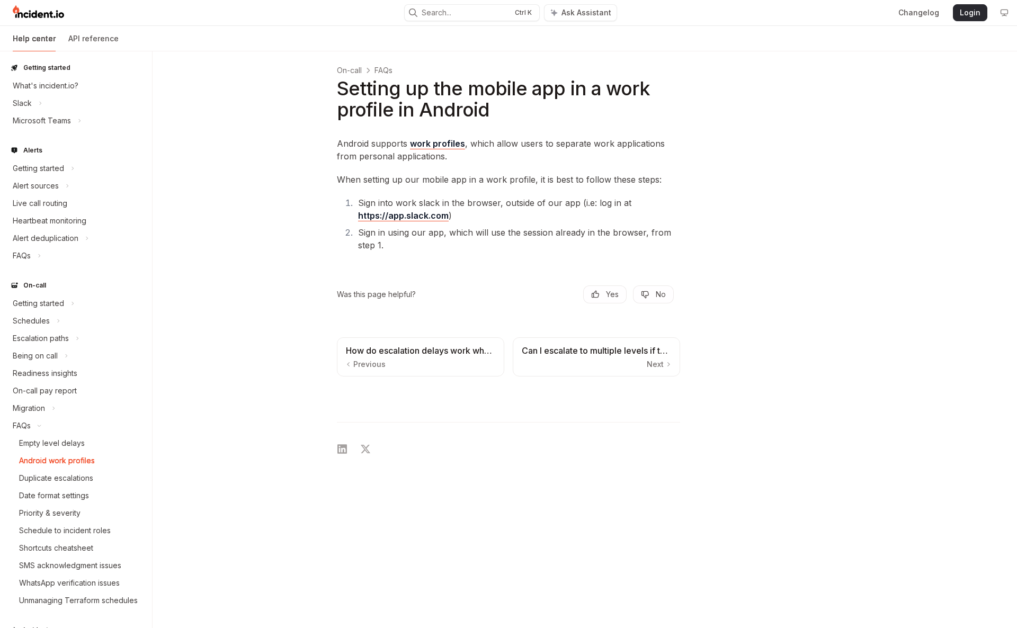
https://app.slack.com (403, 215)
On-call (349, 70)
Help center (34, 38)
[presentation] (76, 339)
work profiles (437, 143)
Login (970, 12)
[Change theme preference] (1004, 12)
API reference (93, 38)
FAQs (383, 70)
